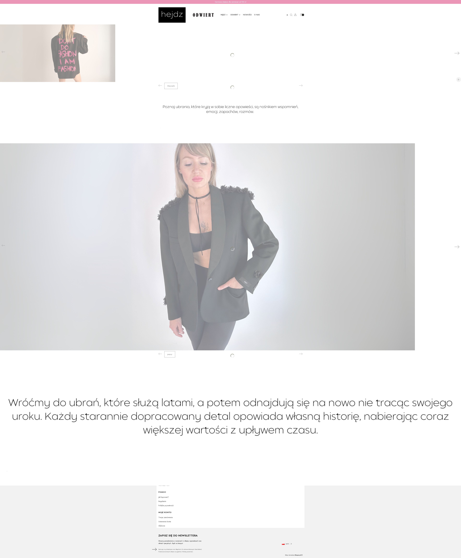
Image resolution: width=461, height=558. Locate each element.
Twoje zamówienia (165, 517)
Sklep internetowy (293, 555)
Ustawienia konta (164, 521)
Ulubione (161, 525)
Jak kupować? (163, 497)
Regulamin (162, 501)
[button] (292, 15)
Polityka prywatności (166, 505)
